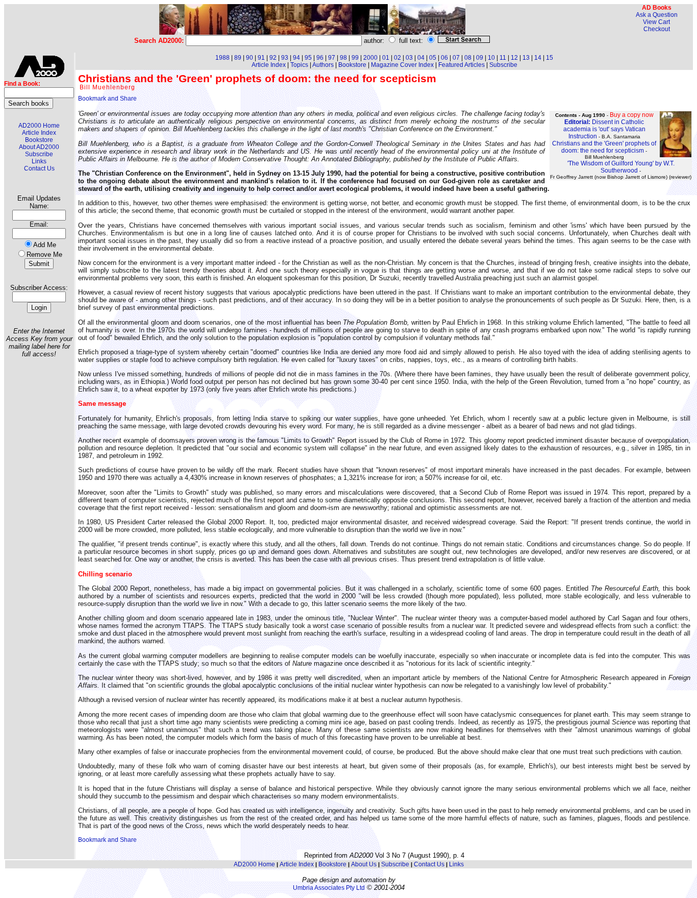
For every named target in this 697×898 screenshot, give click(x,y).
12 (514, 57)
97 (331, 57)
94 (296, 57)
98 (343, 57)
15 (549, 57)
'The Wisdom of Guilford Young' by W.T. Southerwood (621, 167)
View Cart (656, 22)
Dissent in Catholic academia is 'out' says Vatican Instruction (604, 129)
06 (444, 57)
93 (284, 57)
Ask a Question (657, 14)
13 (526, 57)
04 (421, 57)
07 (456, 57)
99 (355, 57)
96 (319, 57)
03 (409, 57)
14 (537, 57)
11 (503, 57)
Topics (299, 64)
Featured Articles (461, 64)
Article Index (39, 132)
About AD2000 (39, 147)
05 (432, 57)
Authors (323, 64)
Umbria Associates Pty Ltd (329, 887)
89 (237, 57)
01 (385, 57)
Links (39, 161)
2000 (370, 57)
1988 (222, 57)
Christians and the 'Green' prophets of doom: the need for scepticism (604, 147)
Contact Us (39, 168)
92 (273, 57)
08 (467, 57)
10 (491, 57)
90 (249, 57)
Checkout (656, 29)
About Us (364, 864)
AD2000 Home (39, 125)
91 (261, 57)
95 (308, 57)
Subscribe (39, 154)
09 (479, 57)
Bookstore (39, 139)
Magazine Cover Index (402, 64)
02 (397, 57)
